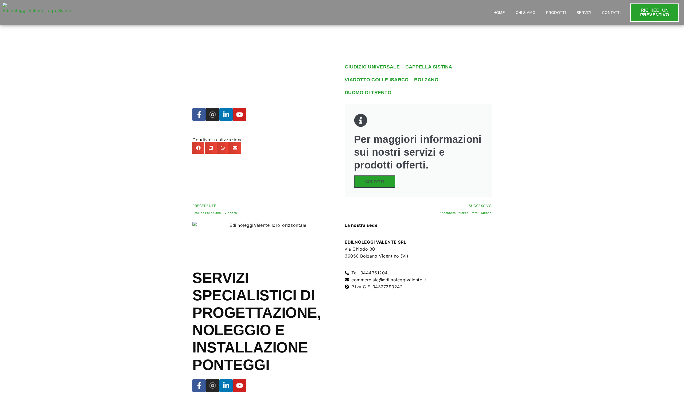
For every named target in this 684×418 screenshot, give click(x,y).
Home (499, 12)
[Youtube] (239, 114)
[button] (198, 148)
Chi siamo (525, 12)
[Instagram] (212, 114)
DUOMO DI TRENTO (368, 92)
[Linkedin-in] (226, 114)
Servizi (584, 12)
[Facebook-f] (199, 114)
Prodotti (556, 12)
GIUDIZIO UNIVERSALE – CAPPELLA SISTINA (398, 67)
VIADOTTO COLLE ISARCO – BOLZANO (391, 79)
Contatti (611, 12)
